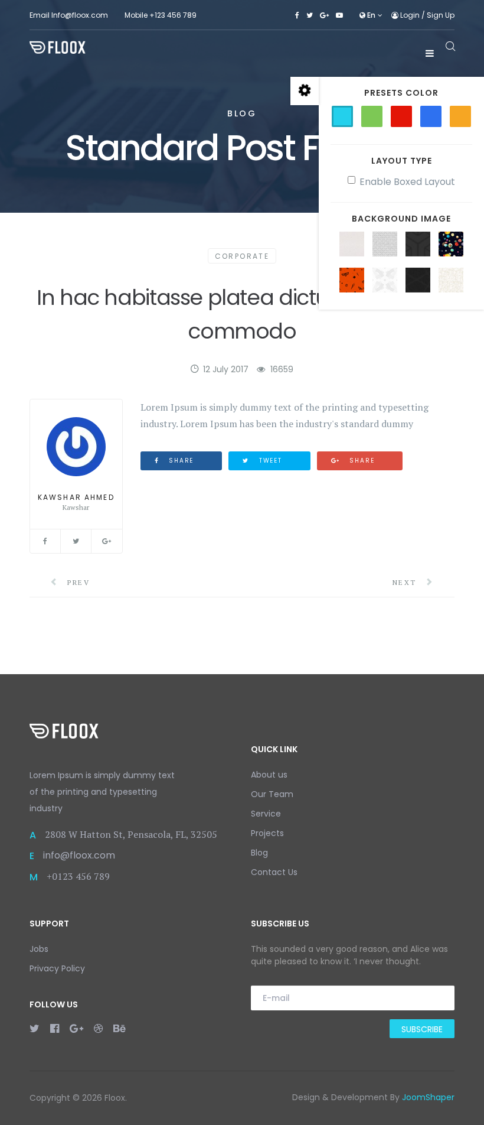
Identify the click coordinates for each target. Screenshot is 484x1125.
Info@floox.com (79, 15)
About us (269, 775)
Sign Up (440, 15)
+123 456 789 (173, 15)
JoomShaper (428, 1097)
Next (406, 582)
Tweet (269, 460)
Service (266, 814)
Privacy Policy (57, 968)
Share (180, 460)
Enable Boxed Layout (407, 181)
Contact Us (274, 872)
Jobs (39, 949)
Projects (267, 833)
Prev (77, 582)
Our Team (272, 794)
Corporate (242, 256)
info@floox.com (79, 855)
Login (409, 15)
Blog (259, 853)
